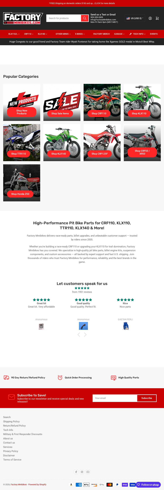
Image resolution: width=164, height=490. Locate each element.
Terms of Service (12, 459)
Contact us (9, 442)
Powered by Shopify (37, 484)
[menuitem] (12, 34)
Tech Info (8, 430)
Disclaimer (9, 455)
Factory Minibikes (19, 484)
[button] (79, 334)
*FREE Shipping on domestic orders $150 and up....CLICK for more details (82, 3)
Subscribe (146, 398)
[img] (82, 288)
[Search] (84, 18)
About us (8, 438)
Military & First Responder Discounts (22, 434)
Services (7, 447)
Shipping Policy (11, 421)
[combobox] (67, 18)
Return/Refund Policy (14, 425)
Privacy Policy (10, 451)
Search (7, 417)
